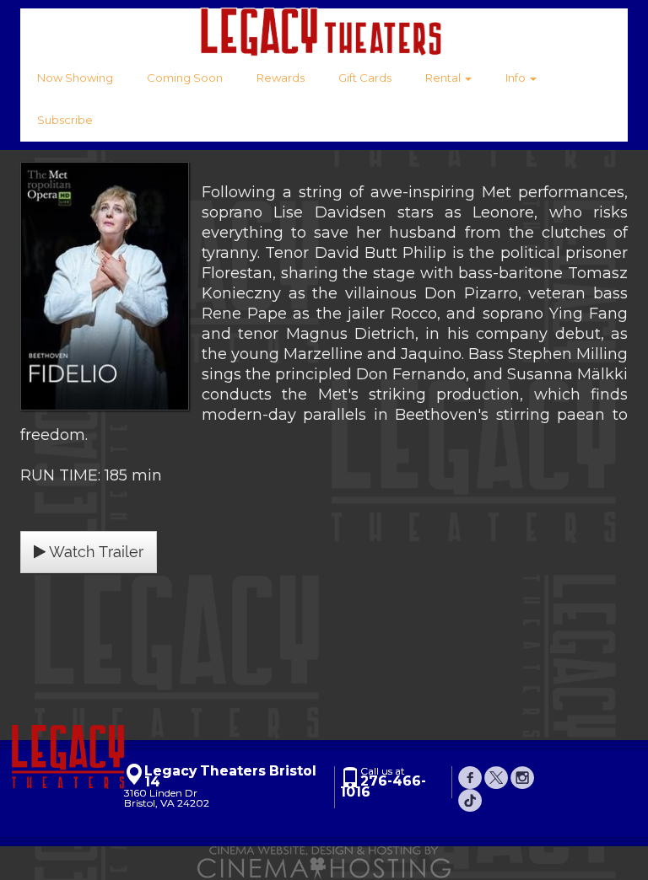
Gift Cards (365, 77)
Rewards (280, 77)
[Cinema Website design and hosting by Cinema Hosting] (324, 862)
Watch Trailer (94, 552)
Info (516, 77)
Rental (444, 77)
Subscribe (65, 119)
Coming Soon (185, 77)
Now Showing (75, 77)
